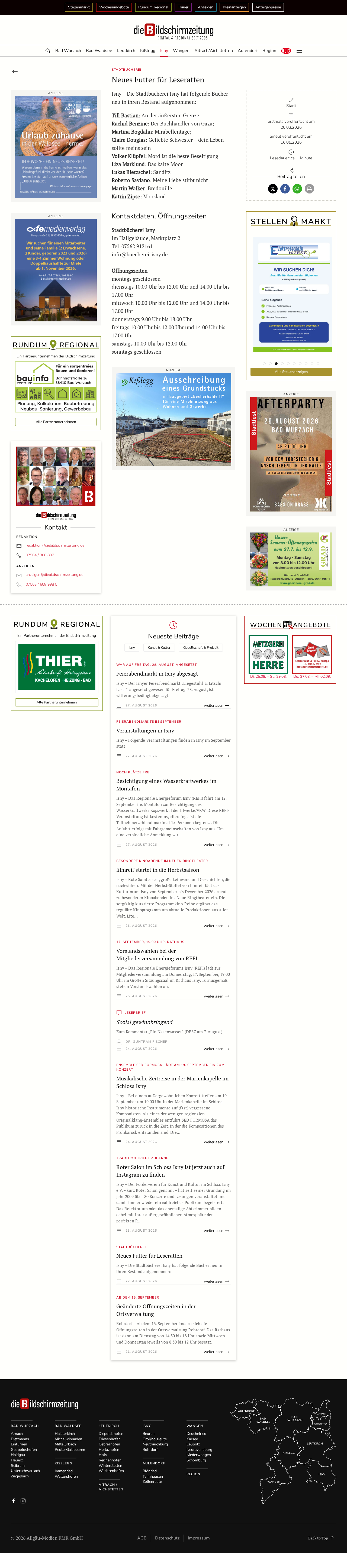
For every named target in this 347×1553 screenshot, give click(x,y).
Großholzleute (155, 1439)
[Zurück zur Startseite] (173, 32)
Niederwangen (199, 1454)
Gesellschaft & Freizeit (201, 647)
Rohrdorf (150, 1449)
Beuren (149, 1433)
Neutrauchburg (155, 1444)
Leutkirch (126, 51)
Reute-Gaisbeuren (70, 1449)
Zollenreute (152, 1481)
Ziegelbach (20, 1476)
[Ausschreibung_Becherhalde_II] (173, 419)
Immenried (64, 1471)
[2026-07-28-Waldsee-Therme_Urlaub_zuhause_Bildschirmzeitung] (56, 146)
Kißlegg (147, 51)
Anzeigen (205, 7)
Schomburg (196, 1460)
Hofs (103, 1454)
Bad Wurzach (68, 51)
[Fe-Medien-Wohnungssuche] (56, 269)
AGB (142, 1538)
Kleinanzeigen (234, 7)
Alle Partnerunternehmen (56, 421)
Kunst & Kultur (159, 647)
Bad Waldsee (99, 51)
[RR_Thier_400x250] (56, 666)
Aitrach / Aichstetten (111, 1487)
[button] (286, 50)
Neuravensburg (199, 1449)
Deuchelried (196, 1433)
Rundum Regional (153, 7)
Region (269, 51)
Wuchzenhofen (111, 1470)
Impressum (199, 1538)
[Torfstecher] (291, 454)
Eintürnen (19, 1444)
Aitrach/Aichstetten (213, 51)
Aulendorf (248, 51)
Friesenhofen (110, 1439)
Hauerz (17, 1460)
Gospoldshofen (24, 1449)
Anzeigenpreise (268, 7)
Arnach (17, 1433)
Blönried (150, 1471)
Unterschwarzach (25, 1470)
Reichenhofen (110, 1460)
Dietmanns (20, 1439)
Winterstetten (110, 1465)
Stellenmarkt (79, 7)
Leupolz (193, 1444)
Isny (164, 51)
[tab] (264, 363)
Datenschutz (167, 1538)
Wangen (181, 51)
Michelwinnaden (68, 1439)
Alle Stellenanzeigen (291, 371)
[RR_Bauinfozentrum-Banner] (56, 386)
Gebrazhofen (109, 1444)
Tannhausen (153, 1476)
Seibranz (18, 1465)
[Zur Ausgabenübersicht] (15, 71)
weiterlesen (213, 705)
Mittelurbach (65, 1444)
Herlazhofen (109, 1449)
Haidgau (18, 1454)
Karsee (192, 1439)
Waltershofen (66, 1476)
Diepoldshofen (111, 1433)
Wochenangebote (114, 7)
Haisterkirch (65, 1433)
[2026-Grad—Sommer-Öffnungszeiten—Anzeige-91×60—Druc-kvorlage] (291, 559)
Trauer (183, 7)
